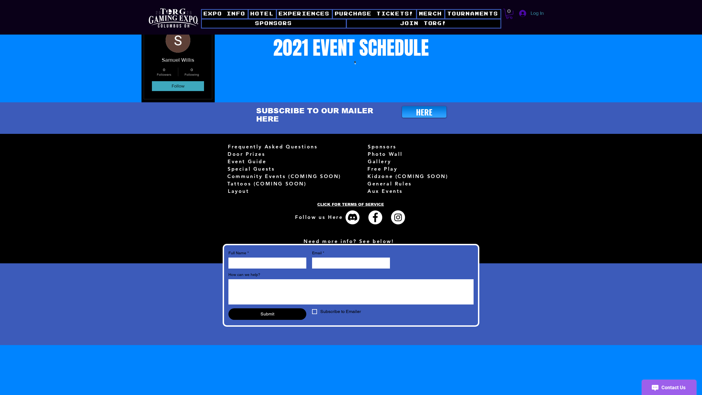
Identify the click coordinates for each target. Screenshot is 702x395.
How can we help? (244, 274)
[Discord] (353, 217)
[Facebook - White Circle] (375, 217)
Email (318, 253)
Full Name (238, 253)
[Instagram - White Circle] (398, 217)
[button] (423, 24)
